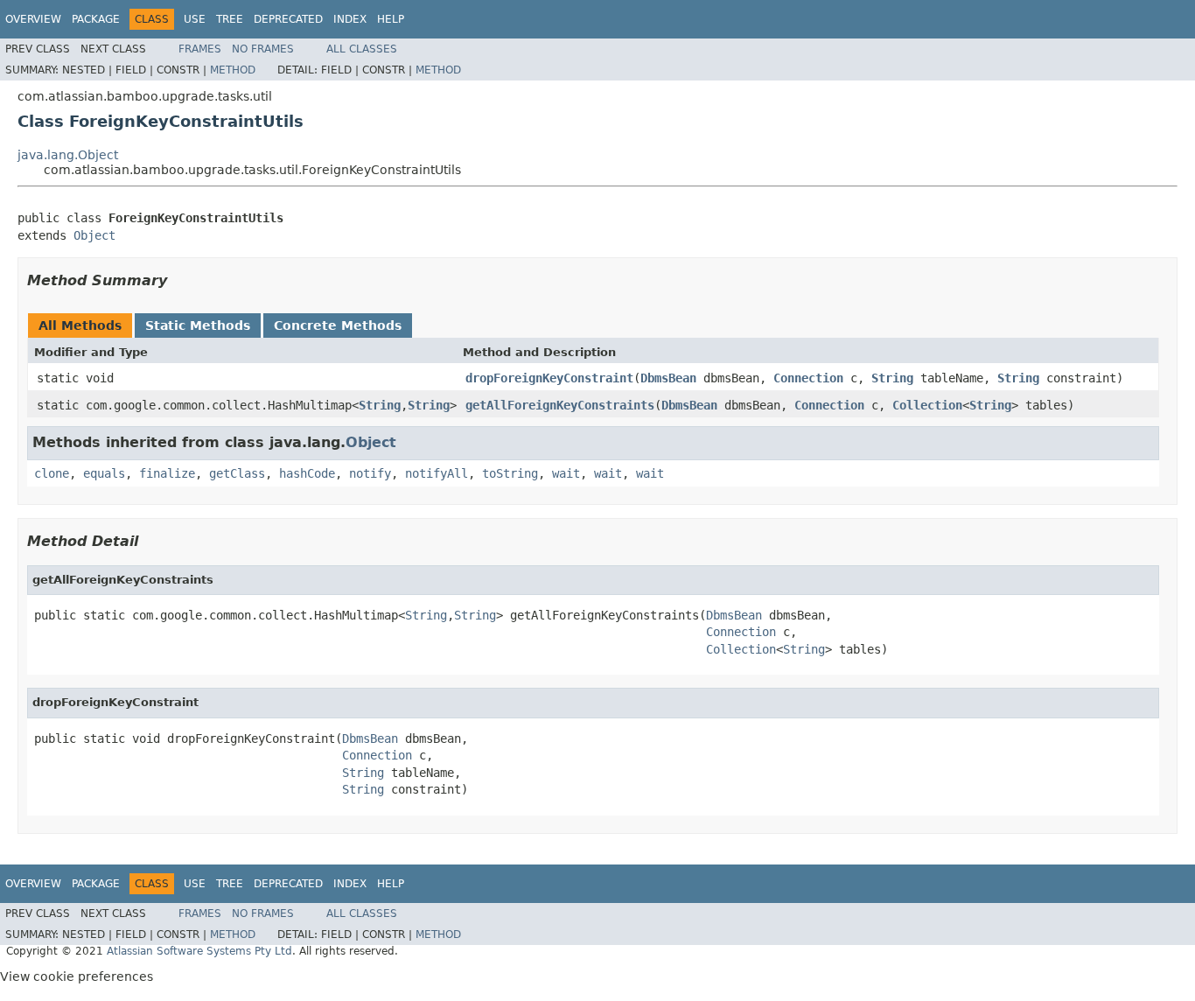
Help (390, 19)
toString (510, 473)
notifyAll (436, 473)
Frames (199, 49)
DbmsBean (668, 378)
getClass (237, 473)
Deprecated (288, 19)
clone (51, 473)
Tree (229, 19)
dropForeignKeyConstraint (549, 378)
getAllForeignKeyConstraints (559, 405)
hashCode (307, 473)
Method (232, 70)
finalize (167, 473)
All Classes (361, 49)
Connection (808, 378)
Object (94, 235)
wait (566, 473)
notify (370, 473)
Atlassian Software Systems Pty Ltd (199, 951)
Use (195, 19)
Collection (927, 405)
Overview (33, 19)
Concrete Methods (338, 325)
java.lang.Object (67, 155)
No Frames (263, 49)
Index (350, 19)
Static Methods (197, 325)
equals (104, 473)
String (892, 378)
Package (96, 19)
